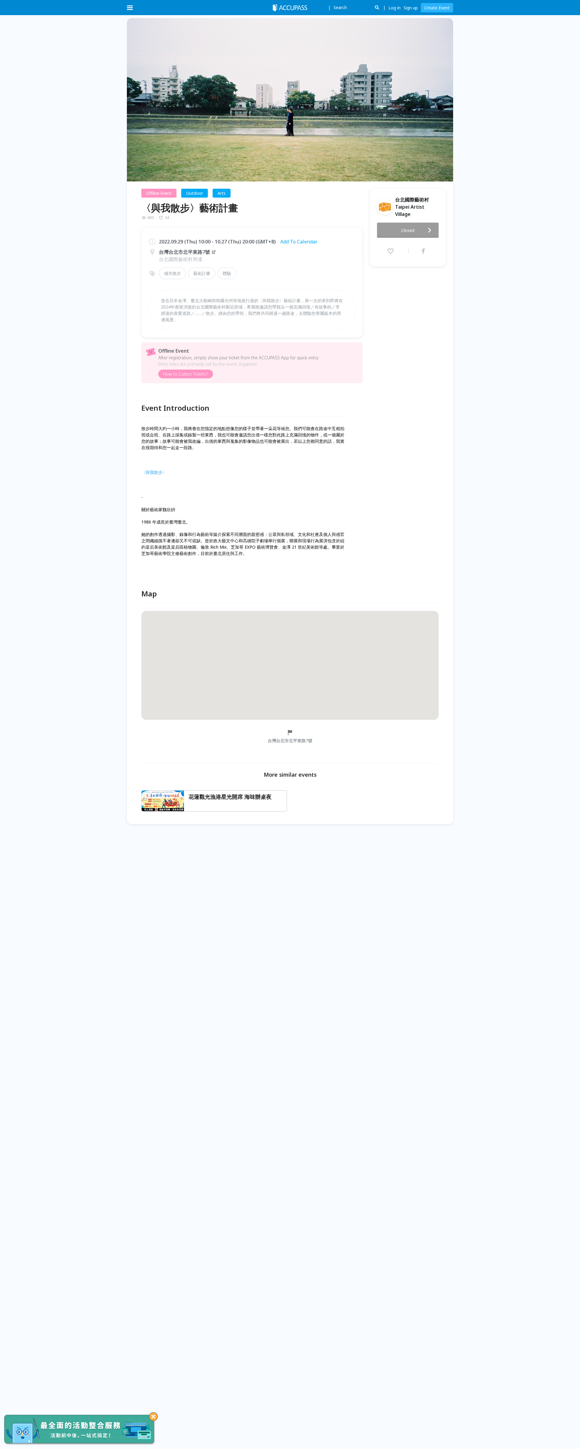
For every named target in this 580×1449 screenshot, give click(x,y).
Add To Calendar (298, 241)
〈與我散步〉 (154, 472)
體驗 (227, 273)
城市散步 (172, 273)
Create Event (437, 8)
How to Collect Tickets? (185, 374)
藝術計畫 (201, 273)
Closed (407, 230)
